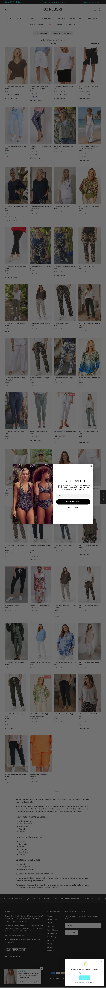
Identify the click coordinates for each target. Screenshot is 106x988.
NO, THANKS (73, 507)
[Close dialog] (91, 466)
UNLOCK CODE (73, 502)
